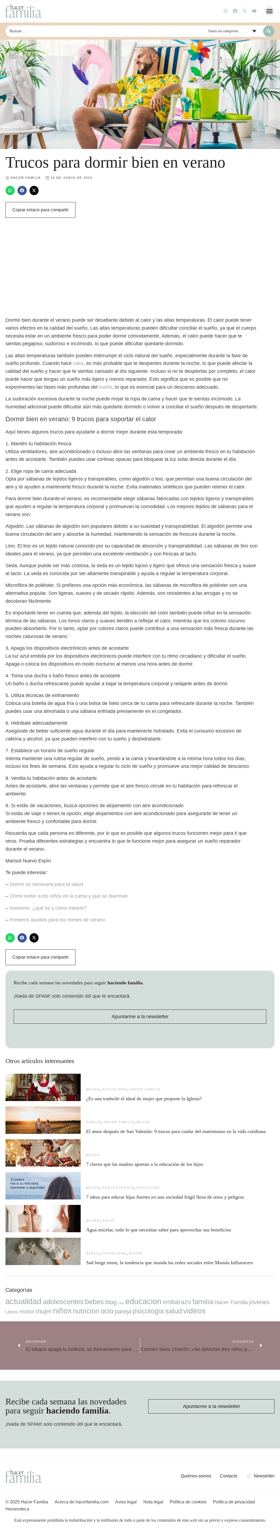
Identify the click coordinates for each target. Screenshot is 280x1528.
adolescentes (117, 1187)
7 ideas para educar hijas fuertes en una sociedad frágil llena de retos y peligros (165, 1197)
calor (78, 363)
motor (26, 1311)
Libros (11, 1312)
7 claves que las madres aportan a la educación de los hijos (144, 1164)
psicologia (148, 1311)
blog (110, 1302)
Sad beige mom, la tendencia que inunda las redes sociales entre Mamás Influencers (169, 1262)
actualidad (114, 1089)
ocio (107, 1311)
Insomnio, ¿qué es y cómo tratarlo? (48, 908)
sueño (105, 387)
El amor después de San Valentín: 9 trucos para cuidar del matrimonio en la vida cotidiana (176, 1131)
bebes (92, 1253)
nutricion (86, 1311)
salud (108, 1220)
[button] (269, 11)
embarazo (177, 1301)
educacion (148, 1187)
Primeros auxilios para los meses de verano (57, 920)
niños (62, 1311)
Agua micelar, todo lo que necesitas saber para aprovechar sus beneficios (160, 1230)
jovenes (259, 1302)
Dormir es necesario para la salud (46, 884)
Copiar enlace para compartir (40, 209)
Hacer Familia (145, 1089)
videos (194, 1311)
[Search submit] (269, 31)
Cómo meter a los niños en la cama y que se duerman (69, 896)
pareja (93, 1122)
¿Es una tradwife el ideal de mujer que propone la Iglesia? (144, 1098)
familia (202, 1302)
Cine (121, 1303)
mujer (93, 1089)
